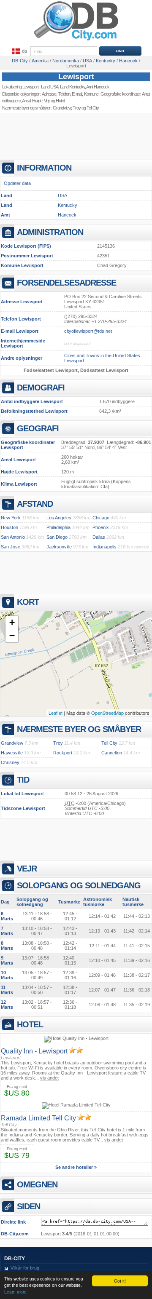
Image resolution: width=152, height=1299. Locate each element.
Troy (77, 107)
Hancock (67, 214)
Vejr (47, 100)
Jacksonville (59, 546)
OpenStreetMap (107, 712)
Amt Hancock (97, 86)
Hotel (60, 100)
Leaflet (55, 712)
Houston (9, 527)
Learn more (15, 1291)
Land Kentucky (72, 86)
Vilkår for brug (25, 1267)
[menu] (18, 51)
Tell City (92, 107)
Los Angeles (58, 517)
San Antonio (13, 537)
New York (11, 517)
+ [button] (12, 622)
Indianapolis (104, 546)
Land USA (49, 86)
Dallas (98, 537)
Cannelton (111, 752)
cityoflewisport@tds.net (88, 331)
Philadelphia (58, 527)
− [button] (12, 635)
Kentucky (67, 205)
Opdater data (17, 183)
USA (62, 195)
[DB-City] (76, 40)
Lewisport (76, 76)
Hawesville (12, 752)
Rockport (62, 752)
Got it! (120, 1281)
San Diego (57, 537)
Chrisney (10, 762)
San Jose (10, 546)
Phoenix (100, 527)
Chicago (100, 517)
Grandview (62, 107)
